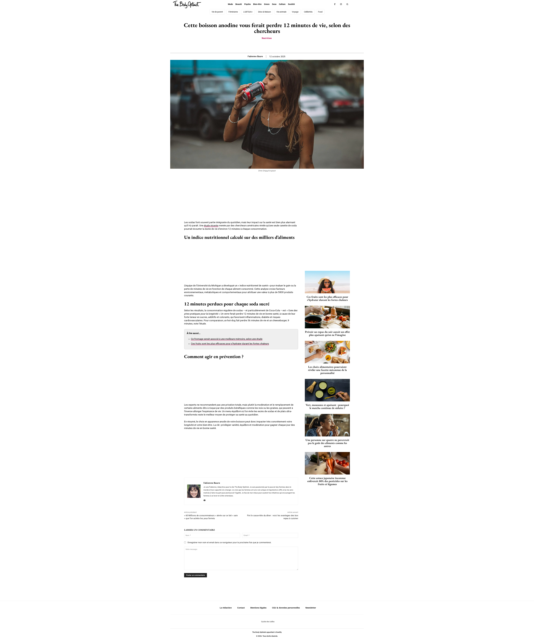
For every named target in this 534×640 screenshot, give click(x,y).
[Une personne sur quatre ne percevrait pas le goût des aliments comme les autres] (327, 425)
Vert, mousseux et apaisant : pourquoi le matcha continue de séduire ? (327, 406)
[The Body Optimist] (187, 4)
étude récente (211, 225)
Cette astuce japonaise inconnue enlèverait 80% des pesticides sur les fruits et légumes (327, 481)
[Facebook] (334, 4)
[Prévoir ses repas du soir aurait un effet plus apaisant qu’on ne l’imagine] (327, 317)
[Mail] (204, 500)
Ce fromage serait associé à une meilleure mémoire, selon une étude (226, 339)
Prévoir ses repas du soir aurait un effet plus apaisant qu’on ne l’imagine (327, 333)
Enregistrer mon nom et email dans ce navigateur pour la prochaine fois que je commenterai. (229, 542)
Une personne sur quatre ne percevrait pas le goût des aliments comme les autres (327, 443)
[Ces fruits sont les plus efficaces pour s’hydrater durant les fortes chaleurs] (327, 282)
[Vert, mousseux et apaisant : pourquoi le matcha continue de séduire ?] (327, 390)
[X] (263, 46)
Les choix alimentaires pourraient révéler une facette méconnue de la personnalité (327, 370)
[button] (347, 4)
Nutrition (267, 38)
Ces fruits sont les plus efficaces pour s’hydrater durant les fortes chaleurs (230, 343)
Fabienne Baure (255, 56)
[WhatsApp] (270, 46)
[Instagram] (341, 4)
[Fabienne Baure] (194, 491)
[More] (277, 46)
